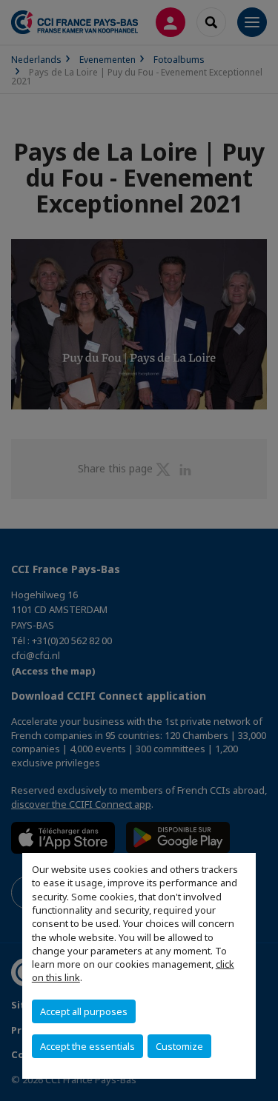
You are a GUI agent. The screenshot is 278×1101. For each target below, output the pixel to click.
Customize (179, 1046)
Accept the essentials (87, 1046)
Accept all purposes (84, 1011)
